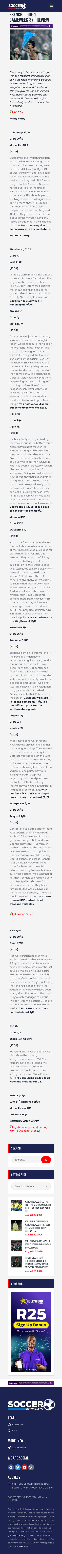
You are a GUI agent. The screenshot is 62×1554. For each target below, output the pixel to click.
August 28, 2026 (33, 1215)
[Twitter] (18, 1467)
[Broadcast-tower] (31, 1467)
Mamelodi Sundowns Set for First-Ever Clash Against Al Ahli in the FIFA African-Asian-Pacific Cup (38, 1206)
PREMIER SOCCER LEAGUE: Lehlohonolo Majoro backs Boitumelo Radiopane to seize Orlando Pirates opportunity (36, 1263)
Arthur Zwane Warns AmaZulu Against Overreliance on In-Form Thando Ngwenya (38, 1244)
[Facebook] (11, 1467)
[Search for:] (31, 1159)
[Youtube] (24, 1467)
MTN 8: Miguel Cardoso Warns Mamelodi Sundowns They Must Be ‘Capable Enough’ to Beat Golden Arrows (37, 1226)
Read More (23, 1546)
